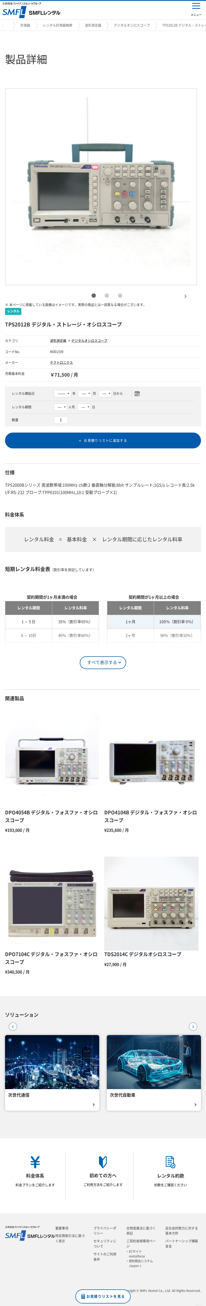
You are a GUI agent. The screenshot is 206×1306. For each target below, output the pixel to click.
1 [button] (93, 295)
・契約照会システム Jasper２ (141, 1263)
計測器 (25, 25)
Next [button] (185, 292)
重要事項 (61, 1228)
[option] (101, 186)
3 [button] (120, 295)
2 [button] (106, 295)
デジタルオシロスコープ (132, 25)
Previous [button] (11, 1025)
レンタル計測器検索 (57, 25)
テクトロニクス (61, 362)
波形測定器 (93, 25)
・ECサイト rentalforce (137, 1254)
